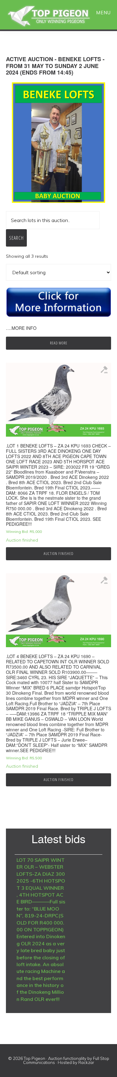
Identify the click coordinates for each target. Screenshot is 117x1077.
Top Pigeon (56, 16)
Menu (103, 13)
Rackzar (86, 1062)
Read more (58, 343)
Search (16, 237)
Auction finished (58, 553)
